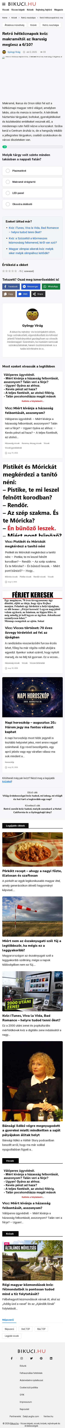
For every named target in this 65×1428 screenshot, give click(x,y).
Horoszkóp (9, 762)
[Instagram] (21, 1358)
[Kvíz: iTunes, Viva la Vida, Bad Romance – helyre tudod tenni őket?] (32, 991)
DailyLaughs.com (31, 1416)
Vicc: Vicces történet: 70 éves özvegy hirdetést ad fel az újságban (28, 633)
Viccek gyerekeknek (13, 448)
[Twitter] (31, 1358)
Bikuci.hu (14, 1423)
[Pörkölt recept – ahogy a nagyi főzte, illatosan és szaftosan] (32, 849)
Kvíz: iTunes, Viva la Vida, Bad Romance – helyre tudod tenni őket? (34, 230)
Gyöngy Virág (14, 52)
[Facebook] (12, 1358)
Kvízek (33, 25)
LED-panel (18, 193)
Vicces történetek (37, 663)
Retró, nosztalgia (51, 25)
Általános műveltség (14, 25)
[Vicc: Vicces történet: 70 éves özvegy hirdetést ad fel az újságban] (32, 607)
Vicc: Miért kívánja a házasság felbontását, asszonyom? (29, 410)
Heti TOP (25, 1329)
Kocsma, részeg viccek (31, 443)
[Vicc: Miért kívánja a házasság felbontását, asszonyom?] (32, 387)
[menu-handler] (3, 4)
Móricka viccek (11, 577)
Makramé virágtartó (24, 181)
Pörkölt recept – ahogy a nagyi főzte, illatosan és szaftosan (32, 873)
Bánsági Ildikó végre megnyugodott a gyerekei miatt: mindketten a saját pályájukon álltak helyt (31, 1130)
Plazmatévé (19, 170)
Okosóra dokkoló (22, 204)
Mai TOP (41, 1329)
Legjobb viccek (12, 1336)
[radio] (3, 271)
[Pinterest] (41, 1358)
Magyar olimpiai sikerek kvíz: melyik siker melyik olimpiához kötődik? (31, 251)
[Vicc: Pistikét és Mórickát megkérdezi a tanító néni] (32, 499)
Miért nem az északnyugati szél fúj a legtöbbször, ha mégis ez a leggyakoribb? (31, 946)
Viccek (46, 443)
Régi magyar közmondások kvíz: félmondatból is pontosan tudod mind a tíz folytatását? (28, 1289)
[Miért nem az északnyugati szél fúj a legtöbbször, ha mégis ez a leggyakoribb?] (32, 916)
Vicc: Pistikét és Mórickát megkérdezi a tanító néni (25, 544)
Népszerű (9, 1329)
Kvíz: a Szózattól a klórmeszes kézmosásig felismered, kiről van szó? (33, 240)
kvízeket (6, 781)
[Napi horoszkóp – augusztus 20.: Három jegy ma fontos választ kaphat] (32, 697)
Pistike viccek (25, 577)
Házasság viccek (12, 443)
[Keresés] (60, 4)
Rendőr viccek (40, 577)
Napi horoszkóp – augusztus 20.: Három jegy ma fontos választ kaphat (30, 727)
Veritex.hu (48, 1416)
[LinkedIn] (51, 1358)
